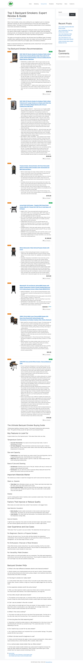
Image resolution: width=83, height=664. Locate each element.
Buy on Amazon (47, 94)
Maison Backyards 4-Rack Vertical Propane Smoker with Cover (34, 248)
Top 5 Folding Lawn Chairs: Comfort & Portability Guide (20, 655)
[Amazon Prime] (49, 306)
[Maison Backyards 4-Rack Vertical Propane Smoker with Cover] (13, 252)
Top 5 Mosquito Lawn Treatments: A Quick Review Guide (20, 654)
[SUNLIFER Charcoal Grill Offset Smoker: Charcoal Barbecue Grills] (13, 366)
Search (60, 12)
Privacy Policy (59, 3)
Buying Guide (44, 3)
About (66, 3)
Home (30, 3)
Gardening (36, 3)
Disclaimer (51, 3)
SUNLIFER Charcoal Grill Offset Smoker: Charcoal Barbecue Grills (35, 362)
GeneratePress (49, 662)
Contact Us (72, 3)
